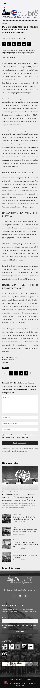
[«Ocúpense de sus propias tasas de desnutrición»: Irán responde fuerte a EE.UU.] (6, 544)
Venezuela (4, 23)
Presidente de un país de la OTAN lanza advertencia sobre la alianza (24, 518)
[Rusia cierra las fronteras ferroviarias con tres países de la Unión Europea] (6, 531)
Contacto (28, 679)
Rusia (14, 527)
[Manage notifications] (5, 682)
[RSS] (14, 596)
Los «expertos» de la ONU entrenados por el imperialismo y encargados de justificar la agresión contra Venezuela (18, 497)
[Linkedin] (14, 44)
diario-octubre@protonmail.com (24, 590)
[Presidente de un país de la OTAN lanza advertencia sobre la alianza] (6, 518)
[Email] (24, 44)
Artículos (4, 491)
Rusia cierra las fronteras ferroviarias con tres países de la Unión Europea (25, 530)
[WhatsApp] (9, 44)
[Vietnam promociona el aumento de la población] (6, 557)
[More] (34, 44)
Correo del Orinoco (15, 368)
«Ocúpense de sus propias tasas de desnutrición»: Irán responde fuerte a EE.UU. (25, 544)
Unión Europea (17, 514)
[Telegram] (20, 596)
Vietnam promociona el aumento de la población (25, 556)
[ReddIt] (19, 44)
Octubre (12, 57)
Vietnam (15, 553)
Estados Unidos (17, 540)
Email (4, 617)
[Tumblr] (29, 44)
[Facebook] (4, 44)
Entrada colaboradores (16, 679)
